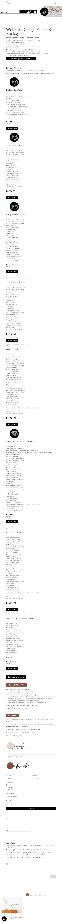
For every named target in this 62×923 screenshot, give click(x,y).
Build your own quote (16, 677)
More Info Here (12, 128)
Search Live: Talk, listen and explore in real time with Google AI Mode (25, 857)
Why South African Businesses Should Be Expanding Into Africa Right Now (26, 855)
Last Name (34, 775)
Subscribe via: (10, 782)
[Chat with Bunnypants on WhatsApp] (4, 918)
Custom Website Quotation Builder (35, 70)
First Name (9, 775)
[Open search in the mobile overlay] (31, 756)
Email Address (10, 793)
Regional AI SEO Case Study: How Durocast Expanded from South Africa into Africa (28, 852)
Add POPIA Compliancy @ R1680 (14, 187)
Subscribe (31, 809)
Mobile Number (10, 801)
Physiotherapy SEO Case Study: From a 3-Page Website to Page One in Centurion (28, 850)
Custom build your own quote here (21, 58)
